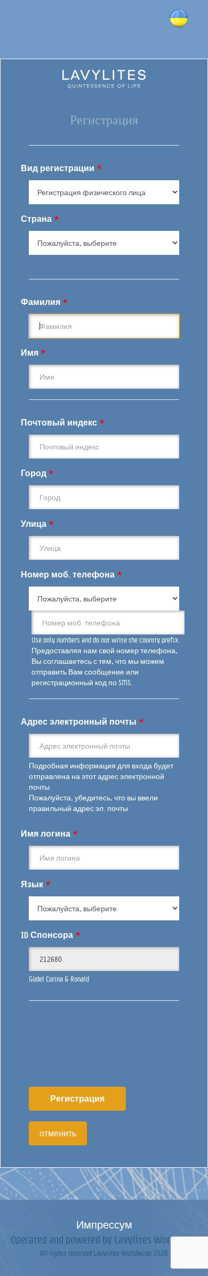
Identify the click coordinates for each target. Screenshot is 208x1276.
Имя (33, 352)
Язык (36, 884)
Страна (40, 218)
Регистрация (77, 1098)
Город (37, 473)
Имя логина (49, 833)
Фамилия (44, 302)
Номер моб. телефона (71, 574)
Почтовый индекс (63, 422)
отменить (57, 1133)
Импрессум (104, 1224)
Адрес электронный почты (82, 721)
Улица (37, 523)
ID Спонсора (51, 934)
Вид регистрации (61, 168)
